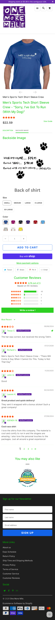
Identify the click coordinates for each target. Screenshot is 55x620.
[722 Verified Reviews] (27, 488)
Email (45, 270)
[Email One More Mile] (17, 591)
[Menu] (37, 8)
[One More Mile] (14, 18)
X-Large (38, 203)
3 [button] (28, 449)
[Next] (34, 92)
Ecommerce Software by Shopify (17, 603)
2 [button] (24, 449)
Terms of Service (10, 569)
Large (28, 203)
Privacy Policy (9, 565)
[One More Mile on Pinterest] (13, 591)
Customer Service (11, 573)
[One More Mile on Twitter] (5, 591)
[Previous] (20, 92)
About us (7, 547)
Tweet (9, 270)
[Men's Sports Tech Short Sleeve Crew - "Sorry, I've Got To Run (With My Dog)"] (27, 64)
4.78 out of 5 (34, 283)
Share (22, 270)
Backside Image (22, 130)
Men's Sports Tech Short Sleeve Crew (23, 97)
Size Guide (48, 121)
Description (8, 130)
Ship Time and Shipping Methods (18, 560)
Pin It (34, 270)
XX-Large (8, 210)
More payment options (27, 263)
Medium (17, 203)
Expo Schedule (9, 552)
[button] (9, 117)
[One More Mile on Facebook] (9, 591)
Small (7, 203)
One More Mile (16, 598)
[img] (7, 326)
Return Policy (9, 556)
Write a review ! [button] (27, 310)
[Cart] (49, 8)
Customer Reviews (11, 578)
